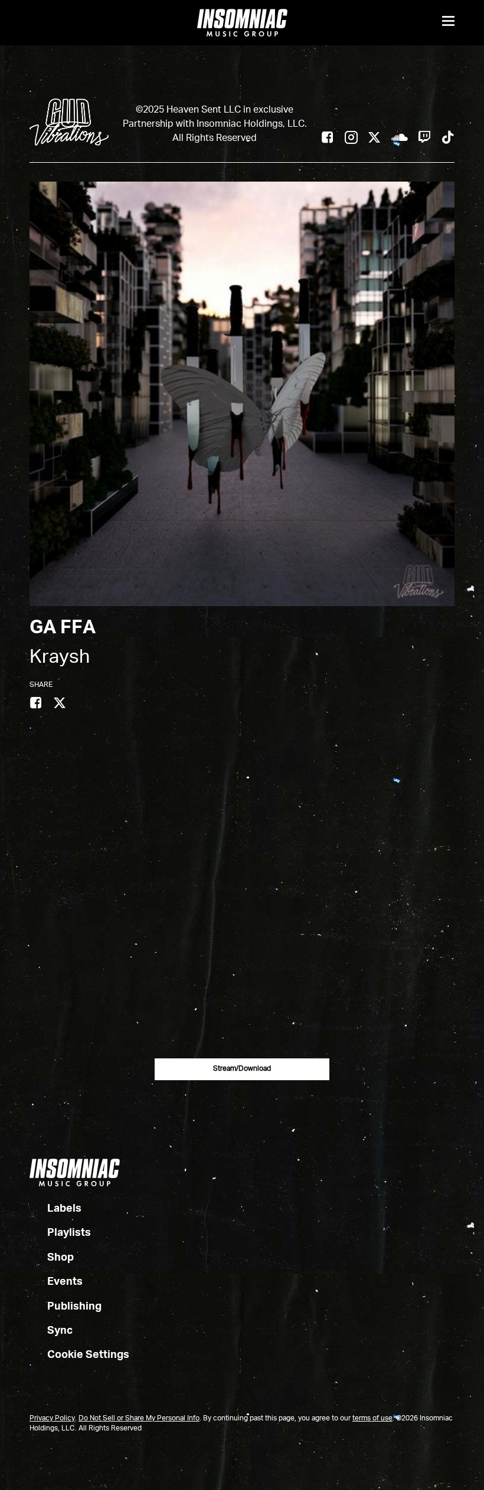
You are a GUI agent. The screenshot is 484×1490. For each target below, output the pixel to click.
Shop (60, 1257)
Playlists (69, 1233)
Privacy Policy (52, 1418)
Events (65, 1282)
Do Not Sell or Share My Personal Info (139, 1418)
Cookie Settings (88, 1355)
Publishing (74, 1306)
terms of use (372, 1418)
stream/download (242, 1069)
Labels (64, 1208)
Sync (60, 1330)
